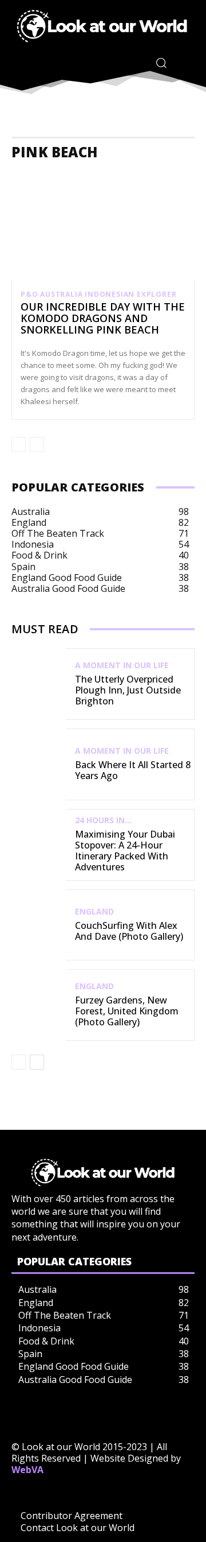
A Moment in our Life (122, 665)
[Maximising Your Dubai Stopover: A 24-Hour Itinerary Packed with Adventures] (38, 845)
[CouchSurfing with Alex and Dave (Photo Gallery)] (38, 925)
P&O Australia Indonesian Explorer (98, 294)
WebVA (27, 1469)
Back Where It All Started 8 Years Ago (133, 770)
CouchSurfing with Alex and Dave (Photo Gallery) (129, 931)
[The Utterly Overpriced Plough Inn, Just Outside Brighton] (38, 684)
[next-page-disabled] (37, 444)
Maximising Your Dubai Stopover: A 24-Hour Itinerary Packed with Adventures (125, 851)
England (94, 912)
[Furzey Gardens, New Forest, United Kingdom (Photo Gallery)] (38, 1005)
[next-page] (37, 1062)
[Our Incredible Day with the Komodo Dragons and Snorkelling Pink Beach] (103, 224)
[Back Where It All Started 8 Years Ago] (38, 764)
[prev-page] (18, 444)
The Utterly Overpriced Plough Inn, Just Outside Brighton (128, 690)
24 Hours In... (103, 820)
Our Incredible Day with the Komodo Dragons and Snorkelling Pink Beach (103, 318)
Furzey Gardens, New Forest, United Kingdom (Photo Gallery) (127, 1011)
